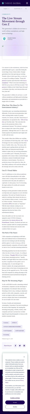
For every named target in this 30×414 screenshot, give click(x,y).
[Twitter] (20, 345)
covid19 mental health (19, 330)
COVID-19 (14, 322)
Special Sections (17, 8)
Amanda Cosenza (12, 38)
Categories (6, 8)
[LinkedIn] (24, 345)
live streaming (6, 334)
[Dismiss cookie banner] (24, 357)
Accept (15, 402)
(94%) (10, 203)
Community (6, 14)
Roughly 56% (14, 255)
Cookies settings (15, 398)
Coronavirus (6, 322)
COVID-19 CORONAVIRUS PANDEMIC (12, 326)
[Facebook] (15, 345)
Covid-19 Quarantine (8, 330)
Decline (15, 406)
